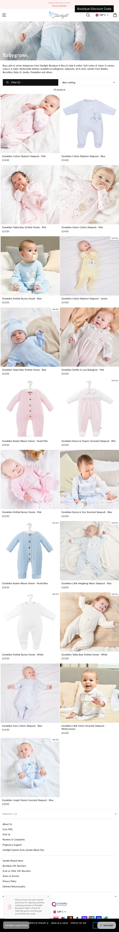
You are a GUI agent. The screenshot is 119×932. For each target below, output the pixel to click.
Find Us (6, 834)
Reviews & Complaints (14, 839)
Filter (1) (15, 82)
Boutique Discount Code (94, 8)
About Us (7, 824)
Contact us (10, 814)
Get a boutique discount (19, 896)
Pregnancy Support (12, 845)
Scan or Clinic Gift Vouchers (17, 871)
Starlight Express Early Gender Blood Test (23, 850)
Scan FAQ (8, 829)
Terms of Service (11, 876)
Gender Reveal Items (13, 861)
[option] (59, 4)
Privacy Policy (9, 881)
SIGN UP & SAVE (59, 923)
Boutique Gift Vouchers (14, 866)
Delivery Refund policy (14, 886)
